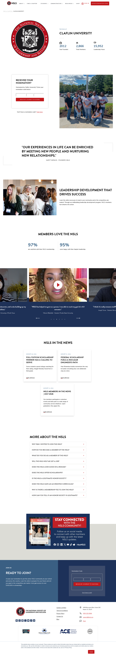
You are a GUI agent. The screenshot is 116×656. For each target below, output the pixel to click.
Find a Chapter (32, 3)
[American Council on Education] (68, 631)
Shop (78, 3)
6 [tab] (65, 319)
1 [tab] (51, 319)
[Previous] (38, 318)
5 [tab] (62, 319)
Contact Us (60, 616)
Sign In (86, 3)
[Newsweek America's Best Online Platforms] (26, 631)
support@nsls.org (88, 617)
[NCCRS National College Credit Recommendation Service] (44, 631)
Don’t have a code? (87, 592)
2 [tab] (54, 319)
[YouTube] (28, 620)
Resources (69, 3)
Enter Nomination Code (100, 3)
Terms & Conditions (62, 610)
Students (44, 3)
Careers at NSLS (61, 608)
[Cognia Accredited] (90, 631)
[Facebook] (17, 620)
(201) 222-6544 (87, 613)
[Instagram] (19, 620)
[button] (58, 285)
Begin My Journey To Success (30, 99)
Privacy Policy (60, 613)
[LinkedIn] (22, 620)
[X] (25, 620)
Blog (58, 619)
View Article (30, 378)
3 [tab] (57, 319)
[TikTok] (31, 620)
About (21, 3)
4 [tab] (59, 319)
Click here (40, 112)
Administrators (56, 3)
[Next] (78, 318)
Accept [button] (91, 652)
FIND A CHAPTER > (8, 11)
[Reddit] (34, 620)
